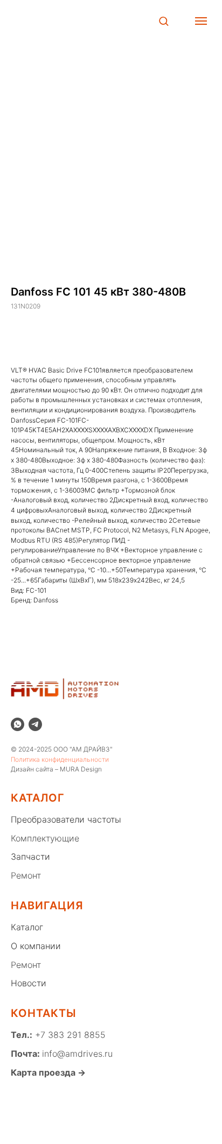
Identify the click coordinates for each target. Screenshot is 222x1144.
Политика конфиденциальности (60, 759)
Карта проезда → (48, 1072)
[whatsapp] (17, 724)
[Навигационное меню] (201, 21)
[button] (163, 21)
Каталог (27, 927)
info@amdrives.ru (77, 1053)
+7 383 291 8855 (69, 1034)
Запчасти (30, 856)
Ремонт (26, 875)
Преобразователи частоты (66, 819)
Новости (28, 983)
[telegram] (35, 724)
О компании (36, 946)
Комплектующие (45, 838)
